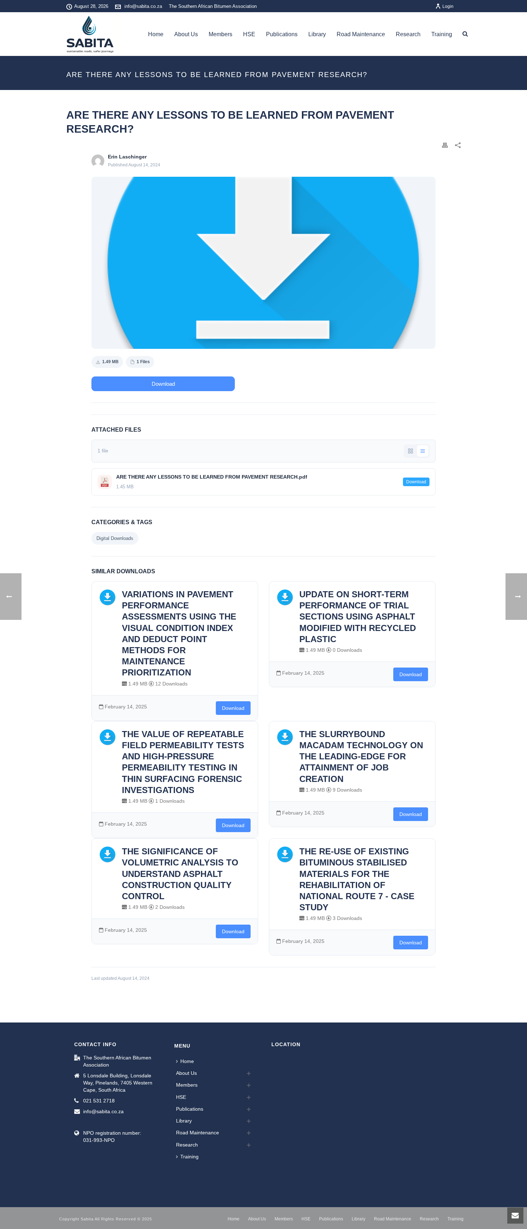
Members (220, 34)
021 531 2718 (99, 1101)
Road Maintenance (361, 34)
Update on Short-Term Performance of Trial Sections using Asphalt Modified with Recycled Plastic (357, 616)
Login (448, 6)
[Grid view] (410, 451)
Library (317, 34)
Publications (282, 34)
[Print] (445, 145)
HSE (249, 34)
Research (408, 34)
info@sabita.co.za (143, 6)
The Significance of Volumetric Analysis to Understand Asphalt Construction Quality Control (180, 873)
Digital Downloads (114, 538)
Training (441, 34)
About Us (186, 34)
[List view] (422, 451)
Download (163, 384)
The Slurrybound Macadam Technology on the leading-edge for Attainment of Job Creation (361, 756)
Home (155, 34)
